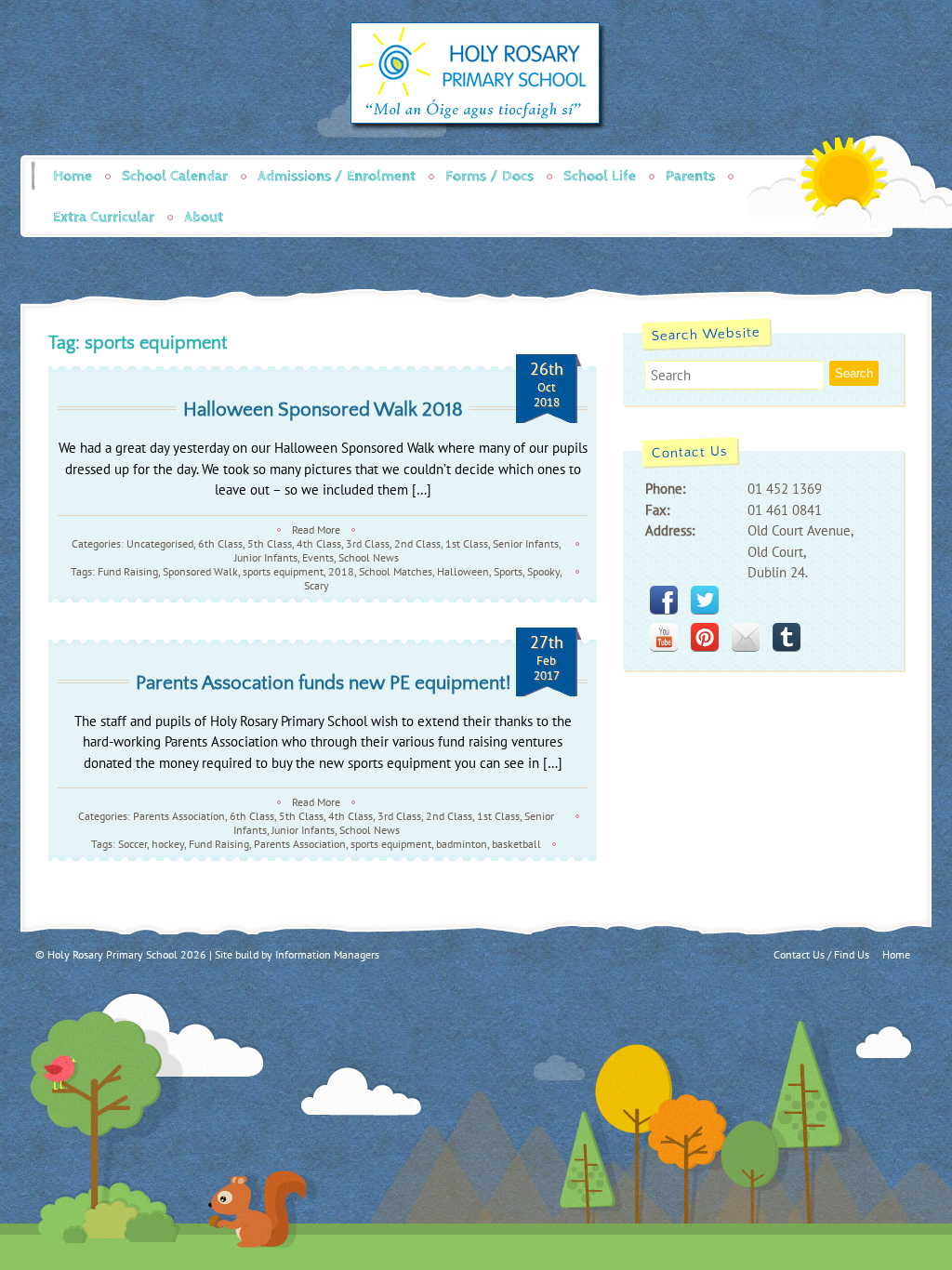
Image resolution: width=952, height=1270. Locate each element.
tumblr (786, 637)
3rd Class (368, 543)
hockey (168, 844)
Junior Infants (266, 557)
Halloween (463, 571)
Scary (316, 585)
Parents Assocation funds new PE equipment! (323, 683)
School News (368, 557)
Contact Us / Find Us (821, 954)
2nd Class (417, 543)
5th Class (269, 543)
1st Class (466, 543)
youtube (664, 637)
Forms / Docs (489, 176)
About (203, 217)
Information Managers (327, 954)
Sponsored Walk (200, 571)
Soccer (132, 844)
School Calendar (175, 176)
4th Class (319, 543)
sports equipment (283, 571)
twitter (705, 600)
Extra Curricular (103, 217)
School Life (599, 176)
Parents (690, 176)
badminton (461, 844)
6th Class (220, 543)
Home (72, 176)
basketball (516, 844)
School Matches (395, 571)
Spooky (543, 571)
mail (746, 637)
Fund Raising (128, 571)
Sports (508, 571)
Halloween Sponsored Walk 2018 (323, 409)
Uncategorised (159, 543)
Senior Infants (526, 543)
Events (318, 557)
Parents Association (179, 816)
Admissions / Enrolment (337, 176)
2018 (341, 571)
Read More (316, 529)
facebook (664, 600)
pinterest (705, 637)
